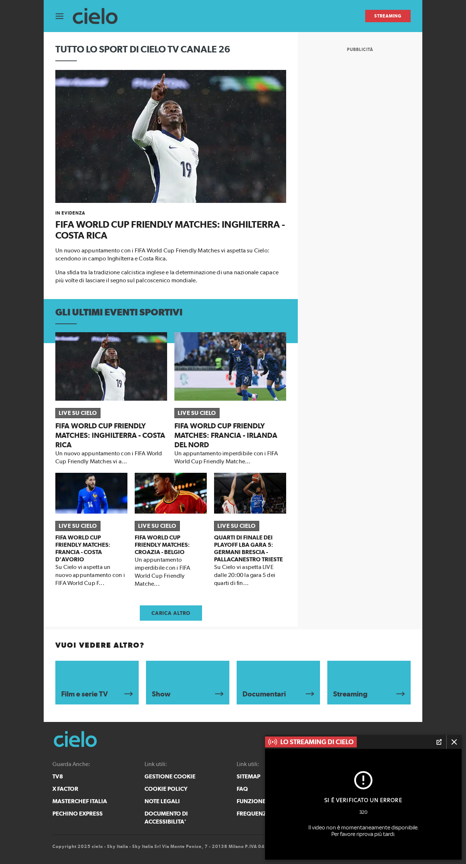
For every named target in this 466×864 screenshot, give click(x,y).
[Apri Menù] (64, 16)
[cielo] (99, 16)
